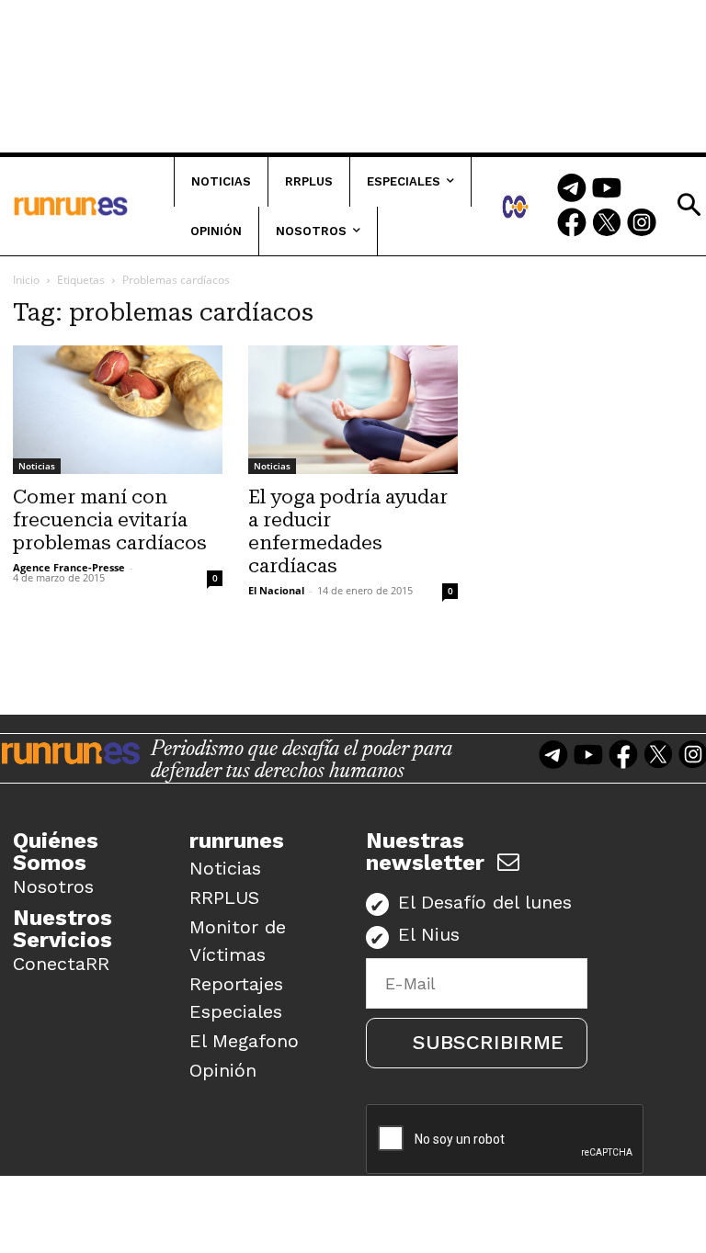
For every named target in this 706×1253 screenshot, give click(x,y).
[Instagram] (642, 224)
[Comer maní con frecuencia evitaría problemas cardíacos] (117, 409)
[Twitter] (607, 224)
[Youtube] (607, 189)
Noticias (36, 465)
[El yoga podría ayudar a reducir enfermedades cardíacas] (353, 409)
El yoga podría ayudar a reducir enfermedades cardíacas (348, 531)
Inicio (26, 280)
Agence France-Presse (69, 567)
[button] (688, 205)
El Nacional (276, 590)
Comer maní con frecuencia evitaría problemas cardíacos (110, 520)
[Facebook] (572, 224)
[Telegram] (572, 189)
